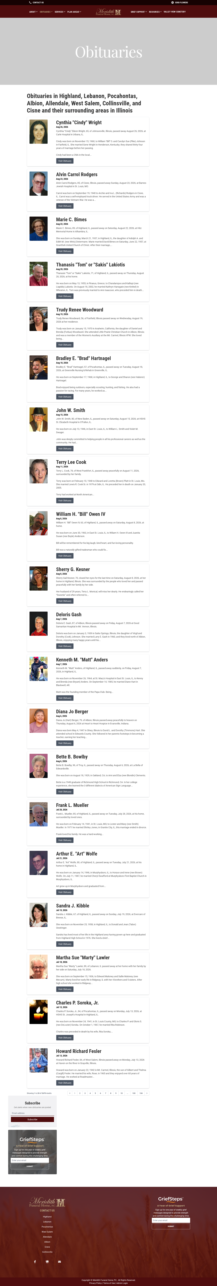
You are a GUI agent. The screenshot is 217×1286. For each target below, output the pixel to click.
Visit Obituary (64, 161)
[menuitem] (34, 12)
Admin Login (122, 1283)
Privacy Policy (95, 1283)
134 (141, 1093)
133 (133, 1093)
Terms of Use (109, 1283)
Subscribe (32, 1119)
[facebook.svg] (35, 1261)
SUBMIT (29, 1166)
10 (122, 1093)
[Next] (147, 1093)
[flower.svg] (47, 1261)
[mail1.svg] (59, 1261)
